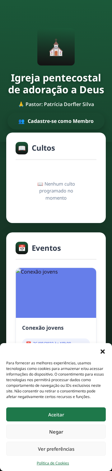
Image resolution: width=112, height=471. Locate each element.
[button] (103, 351)
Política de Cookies (53, 463)
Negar (56, 432)
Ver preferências (56, 449)
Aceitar (56, 414)
